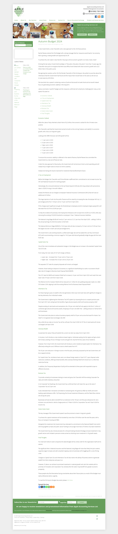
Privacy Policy (49, 510)
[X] (42, 487)
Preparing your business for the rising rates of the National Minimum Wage (27, 93)
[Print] (51, 487)
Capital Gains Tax (46, 101)
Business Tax (45, 108)
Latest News (42, 20)
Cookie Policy (36, 517)
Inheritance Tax (46, 103)
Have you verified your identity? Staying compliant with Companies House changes (27, 70)
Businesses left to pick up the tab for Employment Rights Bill (88, 496)
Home (16, 20)
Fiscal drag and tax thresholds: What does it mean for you (50, 496)
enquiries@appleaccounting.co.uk (94, 13)
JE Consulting (23, 525)
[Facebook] (40, 487)
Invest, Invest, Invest (47, 111)
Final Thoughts (46, 113)
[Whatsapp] (47, 487)
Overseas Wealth (46, 106)
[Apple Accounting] (19, 11)
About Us (23, 20)
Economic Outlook (47, 96)
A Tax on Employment (48, 98)
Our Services (32, 20)
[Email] (49, 487)
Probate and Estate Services (95, 20)
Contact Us (61, 20)
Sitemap (42, 517)
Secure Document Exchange (76, 20)
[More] (53, 487)
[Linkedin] (44, 487)
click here (70, 480)
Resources (52, 20)
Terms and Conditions (19, 517)
